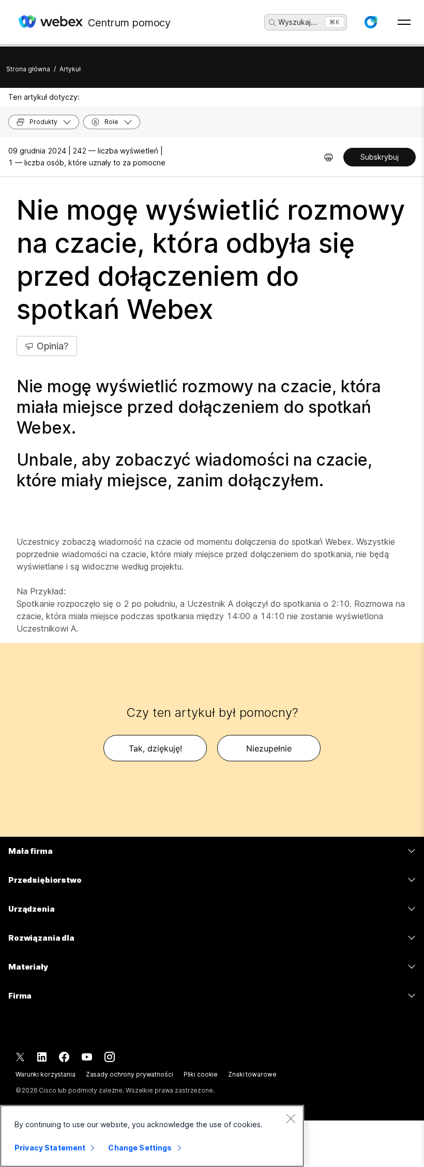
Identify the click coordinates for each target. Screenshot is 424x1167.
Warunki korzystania (45, 1074)
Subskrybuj (379, 156)
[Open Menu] (404, 22)
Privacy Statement (49, 1147)
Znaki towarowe (252, 1074)
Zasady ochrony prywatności (129, 1074)
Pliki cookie (201, 1074)
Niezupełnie (269, 748)
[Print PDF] (328, 157)
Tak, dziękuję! (155, 748)
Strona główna (28, 69)
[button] (370, 22)
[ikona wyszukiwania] (272, 22)
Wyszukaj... (297, 22)
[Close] (290, 1118)
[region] (152, 1136)
